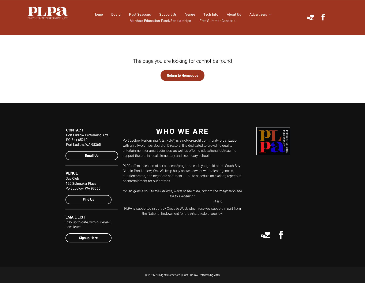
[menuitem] (98, 14)
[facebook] (323, 17)
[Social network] (310, 17)
